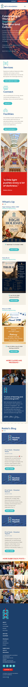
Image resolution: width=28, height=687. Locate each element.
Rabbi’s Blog (6, 648)
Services (5, 634)
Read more (14, 250)
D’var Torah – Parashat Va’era (12, 451)
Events (4, 645)
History (5, 624)
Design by (5, 677)
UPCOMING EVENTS (16, 45)
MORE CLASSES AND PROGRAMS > (14, 361)
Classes (5, 641)
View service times (11, 81)
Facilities (5, 630)
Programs (5, 639)
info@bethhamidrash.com (9, 662)
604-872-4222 (10, 660)
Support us (8, 670)
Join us (7, 103)
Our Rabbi (5, 626)
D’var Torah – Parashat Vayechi (12, 533)
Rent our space (10, 129)
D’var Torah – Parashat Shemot (12, 491)
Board (4, 628)
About (4, 622)
